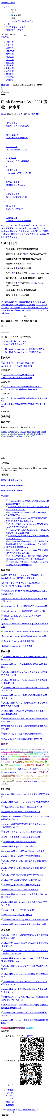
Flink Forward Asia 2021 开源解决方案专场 (23, 349)
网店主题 (10, 57)
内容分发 (20, 228)
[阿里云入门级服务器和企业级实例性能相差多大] (22, 734)
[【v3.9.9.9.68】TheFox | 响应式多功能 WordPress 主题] (24, 631)
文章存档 (10, 1090)
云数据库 (39, 225)
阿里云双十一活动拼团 (9, 752)
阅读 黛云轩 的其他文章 (16, 341)
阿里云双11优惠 (35, 759)
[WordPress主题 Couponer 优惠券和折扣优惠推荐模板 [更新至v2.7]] (25, 1015)
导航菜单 (5, 37)
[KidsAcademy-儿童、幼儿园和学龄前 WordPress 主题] (24, 606)
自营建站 (12, 237)
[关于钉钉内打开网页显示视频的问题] (17, 363)
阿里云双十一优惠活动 (22, 754)
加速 (18, 305)
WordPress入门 (28, 775)
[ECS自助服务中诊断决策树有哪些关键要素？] (21, 387)
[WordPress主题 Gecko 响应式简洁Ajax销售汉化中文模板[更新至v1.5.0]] (25, 938)
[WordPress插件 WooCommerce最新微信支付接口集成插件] (25, 797)
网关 (9, 231)
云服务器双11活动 (10, 769)
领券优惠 (5, 1028)
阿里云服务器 (14, 749)
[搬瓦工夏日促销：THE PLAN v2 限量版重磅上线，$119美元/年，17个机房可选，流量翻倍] (25, 578)
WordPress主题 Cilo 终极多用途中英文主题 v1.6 (21, 880)
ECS (2, 784)
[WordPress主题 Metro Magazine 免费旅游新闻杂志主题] (24, 920)
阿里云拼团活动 (25, 749)
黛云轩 (4, 114)
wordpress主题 (7, 781)
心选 (40, 234)
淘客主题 (10, 63)
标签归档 (10, 1093)
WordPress (32, 781)
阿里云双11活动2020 (37, 757)
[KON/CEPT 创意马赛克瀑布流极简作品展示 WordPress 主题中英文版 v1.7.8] (25, 819)
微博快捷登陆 (27, 21)
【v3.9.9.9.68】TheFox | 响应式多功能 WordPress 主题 (23, 636)
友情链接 (10, 1105)
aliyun (6, 784)
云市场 (30, 234)
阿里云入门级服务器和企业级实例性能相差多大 (21, 739)
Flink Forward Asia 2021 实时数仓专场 (21, 352)
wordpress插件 (22, 772)
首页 (3, 85)
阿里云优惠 (6, 762)
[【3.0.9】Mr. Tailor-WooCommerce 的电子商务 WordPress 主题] (25, 619)
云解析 (19, 231)
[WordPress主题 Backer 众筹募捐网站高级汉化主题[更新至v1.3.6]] (25, 660)
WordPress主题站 (8, 3)
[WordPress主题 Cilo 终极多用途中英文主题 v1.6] (22, 875)
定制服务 (10, 80)
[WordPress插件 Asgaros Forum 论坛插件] (18, 842)
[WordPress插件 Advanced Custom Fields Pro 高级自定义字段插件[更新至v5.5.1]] (25, 954)
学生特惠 (29, 1028)
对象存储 (33, 228)
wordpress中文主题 (21, 781)
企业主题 (10, 45)
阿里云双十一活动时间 (39, 749)
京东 (17, 268)
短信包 (20, 234)
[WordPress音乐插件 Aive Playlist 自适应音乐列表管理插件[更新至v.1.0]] (25, 675)
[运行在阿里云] (7, 1112)
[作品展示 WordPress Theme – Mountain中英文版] (21, 807)
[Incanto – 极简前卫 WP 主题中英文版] (17, 910)
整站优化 (18, 765)
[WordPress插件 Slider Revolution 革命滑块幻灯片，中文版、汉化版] (25, 897)
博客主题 (10, 48)
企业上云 (13, 1028)
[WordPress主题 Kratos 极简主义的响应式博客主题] (22, 851)
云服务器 (7, 225)
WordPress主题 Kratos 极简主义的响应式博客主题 (21, 856)
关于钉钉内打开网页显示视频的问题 (16, 366)
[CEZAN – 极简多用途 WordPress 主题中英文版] (21, 832)
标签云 (4, 744)
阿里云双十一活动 (39, 752)
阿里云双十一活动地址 (25, 752)
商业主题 (11, 1110)
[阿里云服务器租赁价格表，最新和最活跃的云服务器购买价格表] (25, 721)
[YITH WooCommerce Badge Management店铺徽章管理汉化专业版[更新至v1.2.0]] (25, 1000)
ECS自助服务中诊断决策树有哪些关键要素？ (20, 389)
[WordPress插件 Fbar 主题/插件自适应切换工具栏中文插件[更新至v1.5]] (25, 984)
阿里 (15, 283)
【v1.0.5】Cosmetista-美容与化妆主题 (16, 646)
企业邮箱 (31, 231)
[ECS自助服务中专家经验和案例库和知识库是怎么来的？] (25, 401)
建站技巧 (40, 765)
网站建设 (40, 761)
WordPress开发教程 (38, 772)
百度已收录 (34, 114)
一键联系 (29, 1036)
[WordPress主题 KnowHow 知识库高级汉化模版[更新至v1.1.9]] (25, 863)
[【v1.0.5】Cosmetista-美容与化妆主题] (17, 641)
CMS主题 (10, 51)
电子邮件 (5, 463)
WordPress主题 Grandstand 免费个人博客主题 (19, 890)
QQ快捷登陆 (16, 21)
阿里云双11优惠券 (24, 759)
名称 (3, 458)
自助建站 (29, 761)
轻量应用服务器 (23, 225)
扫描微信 (10, 30)
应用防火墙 (41, 308)
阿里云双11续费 (25, 757)
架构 (27, 254)
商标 (43, 310)
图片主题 (10, 54)
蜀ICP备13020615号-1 (27, 1110)
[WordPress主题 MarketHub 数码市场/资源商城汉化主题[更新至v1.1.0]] (25, 690)
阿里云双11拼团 (12, 759)
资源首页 (10, 42)
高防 (10, 234)
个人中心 (10, 1096)
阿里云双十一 (15, 757)
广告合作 (10, 1099)
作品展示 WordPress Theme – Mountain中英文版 (20, 812)
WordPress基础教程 (10, 775)
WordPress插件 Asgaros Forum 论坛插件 (17, 846)
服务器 (11, 766)
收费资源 (10, 68)
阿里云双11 (44, 759)
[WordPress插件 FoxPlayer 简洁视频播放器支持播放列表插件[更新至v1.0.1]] (25, 706)
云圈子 (8, 85)
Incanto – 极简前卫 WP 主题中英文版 (16, 915)
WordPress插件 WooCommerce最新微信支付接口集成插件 (25, 802)
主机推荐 (10, 77)
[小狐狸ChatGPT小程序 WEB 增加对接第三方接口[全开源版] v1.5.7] (25, 594)
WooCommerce (42, 781)
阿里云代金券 (18, 762)
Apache (32, 273)
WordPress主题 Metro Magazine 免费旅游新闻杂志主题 (23, 924)
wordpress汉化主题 (30, 769)
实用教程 (10, 74)
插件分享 (10, 65)
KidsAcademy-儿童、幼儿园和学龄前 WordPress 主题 (23, 611)
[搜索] (25, 35)
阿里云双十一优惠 (36, 754)
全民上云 (21, 1028)
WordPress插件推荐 (10, 773)
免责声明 (10, 1102)
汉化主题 (10, 60)
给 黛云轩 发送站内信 (15, 344)
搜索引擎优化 (29, 765)
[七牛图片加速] (20, 1112)
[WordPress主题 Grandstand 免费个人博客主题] (20, 885)
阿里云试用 (5, 749)
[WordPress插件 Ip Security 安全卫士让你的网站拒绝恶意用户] (25, 969)
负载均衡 (41, 305)
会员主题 (10, 71)
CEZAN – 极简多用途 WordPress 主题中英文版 (20, 837)
